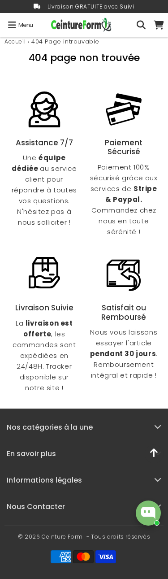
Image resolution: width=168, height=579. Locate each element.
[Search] (141, 25)
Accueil (15, 41)
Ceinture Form (62, 536)
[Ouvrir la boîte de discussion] (148, 513)
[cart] (159, 25)
